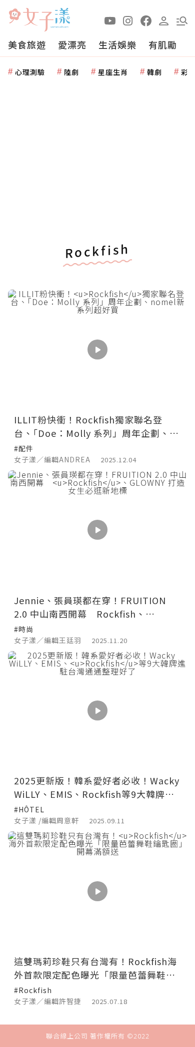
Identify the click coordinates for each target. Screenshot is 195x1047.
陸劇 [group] (71, 72)
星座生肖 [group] (113, 72)
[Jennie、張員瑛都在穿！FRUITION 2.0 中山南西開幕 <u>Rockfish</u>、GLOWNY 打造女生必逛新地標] (97, 530)
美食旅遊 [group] (27, 44)
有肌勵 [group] (162, 44)
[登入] (164, 20)
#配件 (24, 448)
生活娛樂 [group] (117, 44)
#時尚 (24, 629)
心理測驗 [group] (30, 72)
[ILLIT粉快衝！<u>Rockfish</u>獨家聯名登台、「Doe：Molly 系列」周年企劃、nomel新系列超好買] (97, 349)
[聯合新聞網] (15, 16)
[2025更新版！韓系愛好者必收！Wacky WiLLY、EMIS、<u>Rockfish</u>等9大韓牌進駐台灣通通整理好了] (97, 710)
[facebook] (146, 20)
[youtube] (110, 20)
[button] (182, 20)
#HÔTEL (29, 809)
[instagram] (128, 20)
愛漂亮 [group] (72, 44)
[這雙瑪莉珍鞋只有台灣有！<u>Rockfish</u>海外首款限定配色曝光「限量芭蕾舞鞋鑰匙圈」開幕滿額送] (97, 891)
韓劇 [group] (154, 72)
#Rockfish (33, 990)
